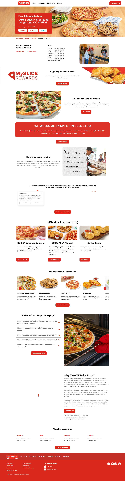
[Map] (38, 397)
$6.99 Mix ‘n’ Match (62, 243)
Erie (41, 435)
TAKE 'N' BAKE (50, 3)
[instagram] (115, 465)
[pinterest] (119, 465)
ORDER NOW (69, 411)
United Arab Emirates (28, 468)
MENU (34, 3)
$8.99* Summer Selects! (30, 243)
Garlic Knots (94, 243)
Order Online (62, 141)
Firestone (67, 435)
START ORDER (115, 3)
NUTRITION (41, 456)
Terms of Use (25, 465)
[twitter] (112, 465)
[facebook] (108, 465)
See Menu (86, 111)
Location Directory (27, 463)
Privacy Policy (10, 465)
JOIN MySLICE (62, 83)
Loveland (91, 435)
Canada (9, 468)
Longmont (19, 435)
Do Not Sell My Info (12, 470)
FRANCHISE (66, 456)
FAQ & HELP (23, 456)
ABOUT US (50, 456)
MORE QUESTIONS (39, 353)
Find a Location (62, 447)
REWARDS (41, 3)
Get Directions (20, 51)
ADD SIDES (84, 259)
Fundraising (10, 463)
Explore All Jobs (62, 212)
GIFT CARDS (32, 456)
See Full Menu (62, 305)
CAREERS (57, 456)
